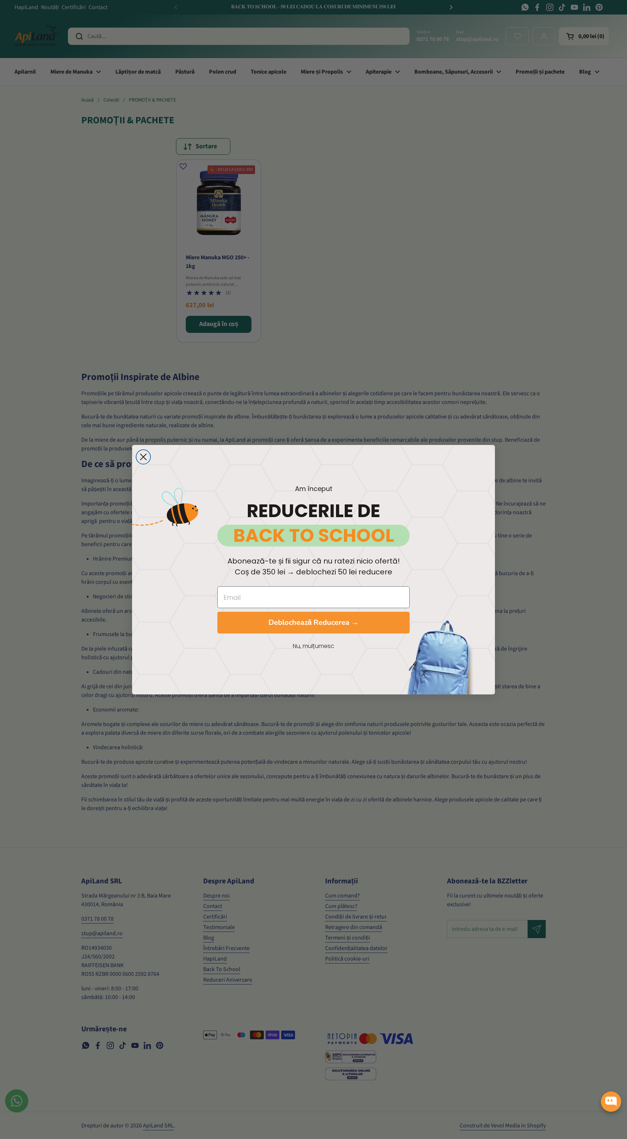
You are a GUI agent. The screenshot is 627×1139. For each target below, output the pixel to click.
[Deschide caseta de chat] (611, 1101)
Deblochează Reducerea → (313, 622)
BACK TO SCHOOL (313, 535)
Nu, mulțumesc (313, 646)
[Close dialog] (143, 457)
